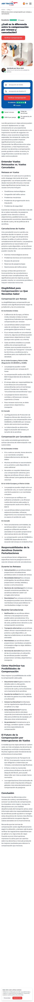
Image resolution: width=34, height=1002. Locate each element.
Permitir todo (17, 998)
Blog (8, 9)
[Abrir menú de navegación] (30, 3)
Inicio (3, 9)
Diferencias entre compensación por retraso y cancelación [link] (16, 13)
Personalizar (7, 998)
